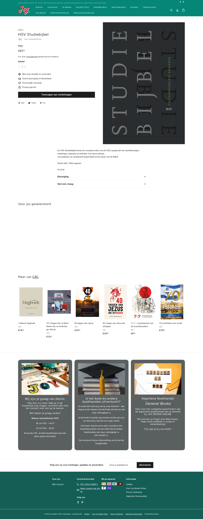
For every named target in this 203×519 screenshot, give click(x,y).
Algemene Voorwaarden (136, 496)
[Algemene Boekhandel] (157, 379)
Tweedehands (149, 7)
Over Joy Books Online (136, 488)
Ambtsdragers (119, 7)
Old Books (41, 13)
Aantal (21, 61)
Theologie (52, 7)
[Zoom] (144, 83)
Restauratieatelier (60, 13)
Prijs (20, 46)
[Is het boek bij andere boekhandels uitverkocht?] (101, 379)
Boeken (39, 7)
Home (20, 30)
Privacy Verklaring (134, 492)
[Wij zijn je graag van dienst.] (45, 379)
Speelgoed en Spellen (84, 13)
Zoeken (129, 484)
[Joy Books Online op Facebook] (78, 502)
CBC (20, 39)
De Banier (66, 7)
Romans (134, 7)
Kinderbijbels (100, 7)
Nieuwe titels (82, 7)
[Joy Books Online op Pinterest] (82, 502)
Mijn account (58, 484)
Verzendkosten (32, 57)
